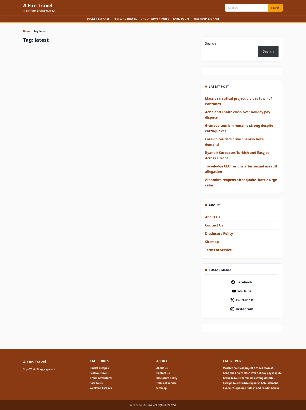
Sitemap (212, 241)
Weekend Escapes (206, 18)
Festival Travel (125, 18)
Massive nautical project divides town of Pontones (248, 368)
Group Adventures (155, 18)
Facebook (244, 282)
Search (275, 7)
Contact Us (214, 225)
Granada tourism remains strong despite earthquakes (248, 378)
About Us (212, 217)
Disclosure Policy (219, 233)
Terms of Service (218, 250)
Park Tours (181, 18)
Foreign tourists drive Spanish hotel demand (251, 383)
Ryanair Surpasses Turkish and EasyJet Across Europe (251, 388)
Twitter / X (244, 300)
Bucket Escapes (98, 18)
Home (26, 31)
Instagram (244, 309)
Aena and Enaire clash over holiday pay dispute (252, 373)
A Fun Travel (37, 5)
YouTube (244, 291)
